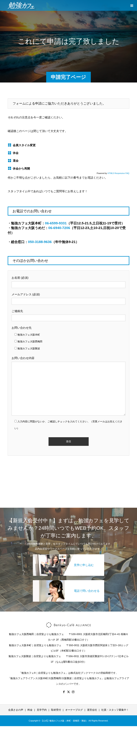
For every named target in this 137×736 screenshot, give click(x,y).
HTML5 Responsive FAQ (118, 173)
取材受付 (56, 709)
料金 (29, 709)
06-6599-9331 (56, 223)
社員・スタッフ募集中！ (115, 709)
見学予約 (42, 709)
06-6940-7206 (59, 228)
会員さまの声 (15, 709)
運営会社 (92, 709)
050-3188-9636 (40, 242)
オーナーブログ (74, 709)
